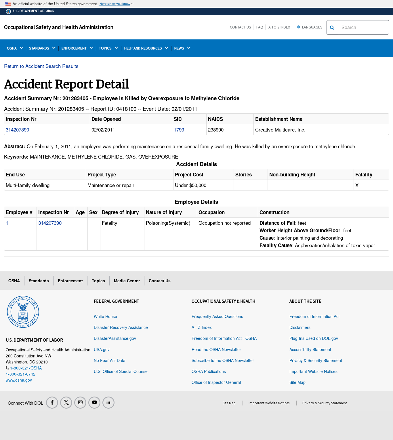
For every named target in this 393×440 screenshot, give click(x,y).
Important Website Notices (313, 371)
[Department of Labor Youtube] (94, 403)
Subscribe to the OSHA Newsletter (223, 360)
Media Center (127, 280)
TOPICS (105, 48)
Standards (39, 280)
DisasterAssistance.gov (115, 338)
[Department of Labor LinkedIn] (108, 403)
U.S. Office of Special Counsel (121, 371)
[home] (23, 311)
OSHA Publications (209, 371)
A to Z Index (279, 27)
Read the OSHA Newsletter (216, 349)
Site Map (297, 382)
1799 (179, 129)
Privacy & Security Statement (315, 360)
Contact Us (240, 27)
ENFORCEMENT (74, 48)
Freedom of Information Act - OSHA (224, 338)
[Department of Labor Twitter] (66, 403)
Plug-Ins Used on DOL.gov (313, 338)
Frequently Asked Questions (217, 316)
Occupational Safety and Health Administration (58, 27)
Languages (312, 27)
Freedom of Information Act (314, 316)
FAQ (259, 27)
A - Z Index (202, 327)
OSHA (12, 48)
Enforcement (70, 280)
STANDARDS (39, 48)
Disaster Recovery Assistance (121, 327)
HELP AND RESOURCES (143, 48)
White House (105, 316)
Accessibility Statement (310, 349)
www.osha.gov (19, 380)
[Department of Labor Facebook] (52, 403)
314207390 (17, 129)
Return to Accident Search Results (41, 65)
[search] (332, 27)
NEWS (179, 48)
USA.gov (102, 349)
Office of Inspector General (216, 382)
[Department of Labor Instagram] (80, 403)
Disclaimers (299, 327)
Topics (98, 280)
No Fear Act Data (109, 360)
